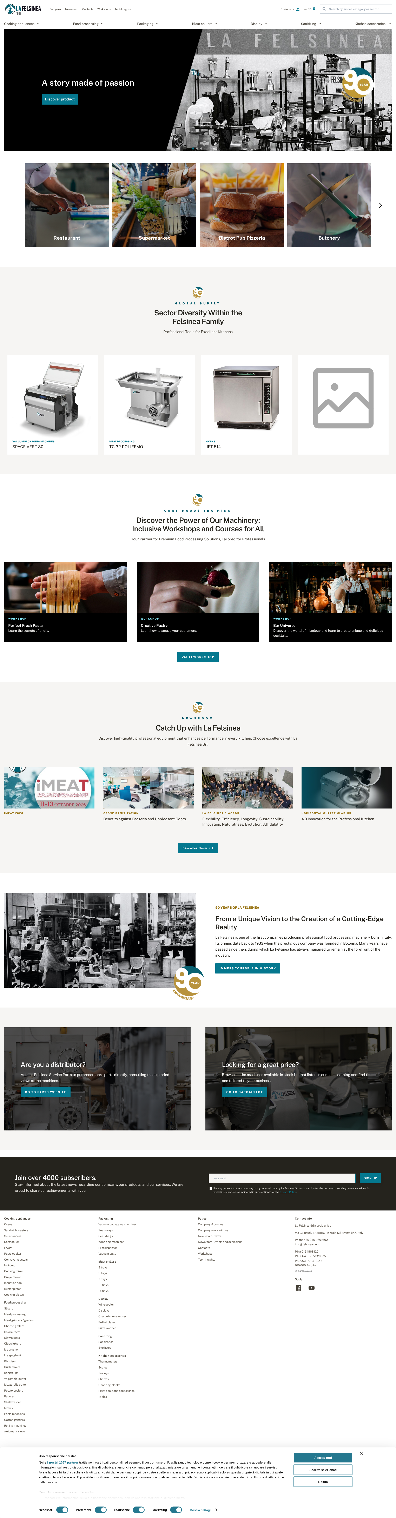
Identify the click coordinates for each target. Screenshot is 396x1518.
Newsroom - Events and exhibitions (220, 1241)
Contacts (204, 1247)
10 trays (103, 1285)
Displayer (104, 1310)
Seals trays (105, 1230)
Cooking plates (14, 1294)
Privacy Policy (288, 1192)
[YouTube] (311, 1290)
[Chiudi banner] (361, 1453)
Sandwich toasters (16, 1230)
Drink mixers (12, 1367)
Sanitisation (105, 1342)
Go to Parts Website (45, 1092)
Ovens (8, 1224)
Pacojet (9, 1396)
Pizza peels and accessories (116, 1390)
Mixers (8, 1408)
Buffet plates (12, 1289)
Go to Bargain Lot (244, 1092)
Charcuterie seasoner (112, 1316)
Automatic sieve (14, 1431)
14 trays (103, 1291)
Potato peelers (13, 1390)
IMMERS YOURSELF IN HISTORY (248, 968)
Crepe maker (12, 1277)
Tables (102, 1396)
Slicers (8, 1308)
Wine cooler (106, 1304)
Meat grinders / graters (19, 1320)
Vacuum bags (107, 1253)
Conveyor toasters (16, 1259)
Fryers (8, 1247)
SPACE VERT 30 (27, 446)
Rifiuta (323, 1482)
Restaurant (66, 238)
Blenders (10, 1361)
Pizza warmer (107, 1328)
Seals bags (105, 1236)
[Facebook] (298, 1290)
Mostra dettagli (201, 1510)
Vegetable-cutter (15, 1378)
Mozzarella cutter (15, 1384)
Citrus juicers (12, 1343)
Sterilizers (104, 1347)
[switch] (101, 1509)
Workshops (205, 1253)
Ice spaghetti (12, 1355)
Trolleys (103, 1373)
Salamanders (12, 1236)
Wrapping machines (111, 1241)
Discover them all (198, 848)
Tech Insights (206, 1259)
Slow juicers (12, 1337)
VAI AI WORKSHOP (198, 657)
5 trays (102, 1273)
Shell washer (12, 1402)
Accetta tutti (323, 1457)
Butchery (329, 238)
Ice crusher (11, 1349)
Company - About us (210, 1224)
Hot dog (9, 1265)
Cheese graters (14, 1326)
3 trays (102, 1267)
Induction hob (13, 1283)
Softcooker (11, 1241)
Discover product (60, 99)
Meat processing (15, 1314)
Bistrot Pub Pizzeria (242, 238)
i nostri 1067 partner (62, 1462)
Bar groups (11, 1372)
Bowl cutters (12, 1332)
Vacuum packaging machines (117, 1224)
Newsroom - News (209, 1236)
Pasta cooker (12, 1253)
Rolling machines (15, 1425)
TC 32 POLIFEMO (126, 446)
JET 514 (213, 446)
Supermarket (154, 238)
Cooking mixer (13, 1271)
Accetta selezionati (323, 1469)
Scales (102, 1367)
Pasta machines (14, 1413)
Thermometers (107, 1361)
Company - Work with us (213, 1230)
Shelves (103, 1379)
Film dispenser (107, 1247)
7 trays (102, 1279)
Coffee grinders (14, 1419)
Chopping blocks (109, 1385)
